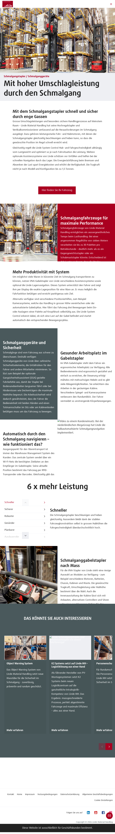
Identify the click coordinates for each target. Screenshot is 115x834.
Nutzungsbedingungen (48, 794)
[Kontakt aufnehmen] (109, 815)
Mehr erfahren (15, 730)
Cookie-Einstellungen (103, 800)
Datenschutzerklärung (69, 794)
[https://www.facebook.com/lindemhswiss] (103, 812)
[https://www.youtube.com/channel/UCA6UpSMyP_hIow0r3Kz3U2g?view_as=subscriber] (95, 812)
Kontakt (10, 794)
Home (19, 794)
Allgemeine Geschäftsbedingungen (97, 794)
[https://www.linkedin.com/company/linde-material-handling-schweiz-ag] (88, 812)
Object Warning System (20, 663)
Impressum (30, 794)
